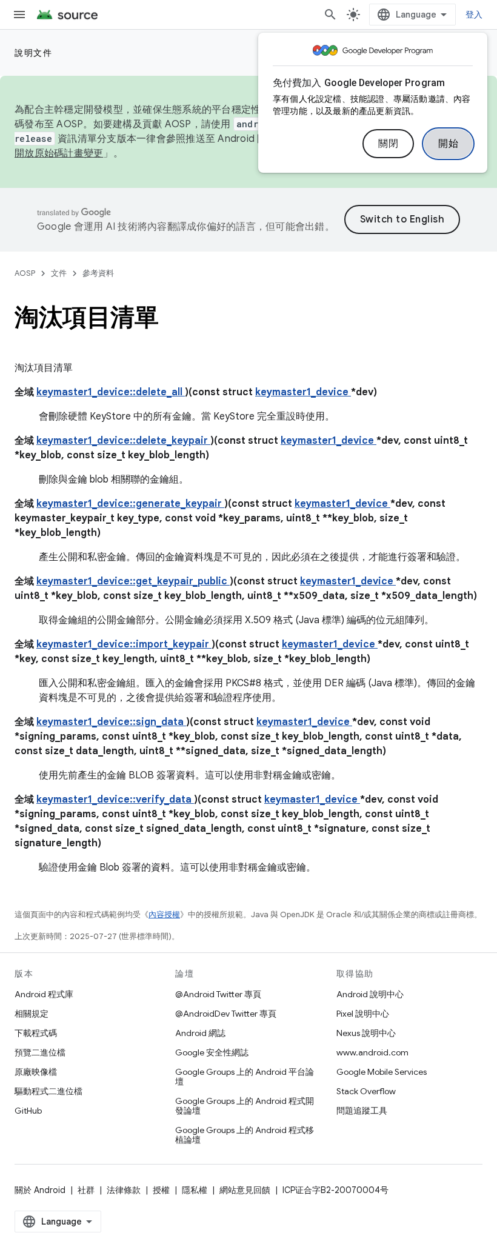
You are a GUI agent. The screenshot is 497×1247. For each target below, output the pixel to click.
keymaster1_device (303, 392)
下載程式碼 (36, 1033)
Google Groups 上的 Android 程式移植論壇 (244, 1135)
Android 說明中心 (370, 994)
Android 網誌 (200, 1033)
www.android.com (372, 1052)
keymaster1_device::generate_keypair (130, 504)
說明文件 (33, 52)
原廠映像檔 (36, 1071)
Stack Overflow (366, 1091)
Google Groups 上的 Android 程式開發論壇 (244, 1105)
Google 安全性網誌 (211, 1052)
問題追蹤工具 (361, 1110)
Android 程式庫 (44, 994)
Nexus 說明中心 (366, 1033)
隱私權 (194, 1190)
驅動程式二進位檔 (48, 1091)
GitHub (28, 1110)
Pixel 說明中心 (362, 1013)
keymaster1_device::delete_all (110, 392)
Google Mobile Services (381, 1071)
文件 (59, 273)
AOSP (25, 273)
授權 (161, 1190)
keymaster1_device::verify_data (115, 800)
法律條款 (124, 1190)
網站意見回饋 (244, 1190)
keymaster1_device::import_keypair (124, 644)
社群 (86, 1190)
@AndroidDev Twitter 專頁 (225, 1013)
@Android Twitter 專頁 (218, 994)
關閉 (388, 144)
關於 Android (40, 1190)
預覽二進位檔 (40, 1052)
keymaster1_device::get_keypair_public (133, 581)
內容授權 (164, 914)
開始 (448, 144)
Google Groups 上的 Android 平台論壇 (244, 1076)
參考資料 (98, 273)
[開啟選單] (19, 14)
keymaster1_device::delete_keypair (123, 441)
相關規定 (31, 1013)
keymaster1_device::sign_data (111, 722)
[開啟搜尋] (330, 14)
